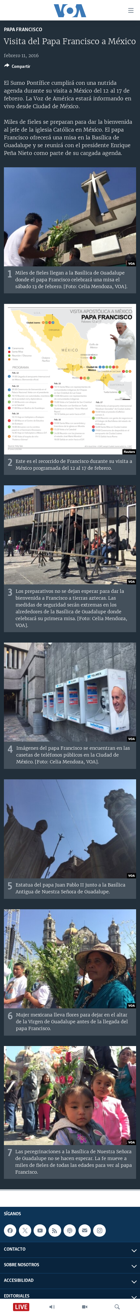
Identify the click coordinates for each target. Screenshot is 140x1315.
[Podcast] (69, 1231)
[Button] (17, 67)
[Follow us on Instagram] (99, 1231)
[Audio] (52, 1307)
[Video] (84, 1307)
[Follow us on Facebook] (10, 1231)
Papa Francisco (23, 29)
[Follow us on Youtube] (40, 1231)
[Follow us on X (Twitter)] (25, 1231)
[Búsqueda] (117, 1307)
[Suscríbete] (84, 1231)
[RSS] (55, 1231)
